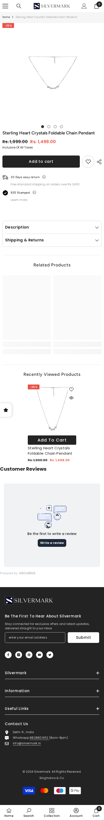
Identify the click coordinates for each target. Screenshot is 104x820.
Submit (83, 637)
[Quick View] (71, 398)
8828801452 (39, 738)
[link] (26, 344)
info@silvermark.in (27, 743)
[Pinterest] (29, 654)
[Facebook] (8, 654)
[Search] (19, 6)
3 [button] (55, 126)
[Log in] (84, 6)
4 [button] (61, 126)
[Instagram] (18, 654)
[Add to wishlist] (88, 162)
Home (6, 17)
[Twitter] (49, 654)
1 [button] (42, 126)
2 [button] (48, 126)
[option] (52, 73)
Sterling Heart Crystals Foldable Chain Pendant (50, 450)
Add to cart (41, 161)
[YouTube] (39, 654)
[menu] (5, 6)
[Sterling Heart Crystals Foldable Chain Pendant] (52, 409)
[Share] (98, 162)
